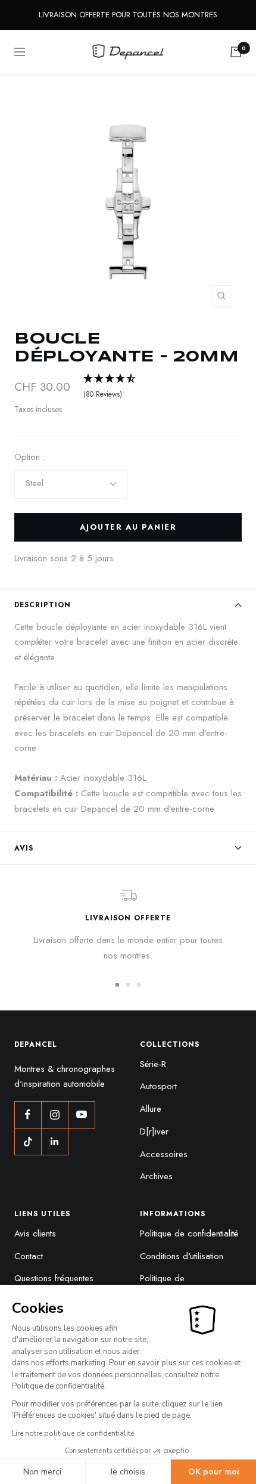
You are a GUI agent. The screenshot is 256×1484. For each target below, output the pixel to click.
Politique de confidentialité (189, 1233)
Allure (150, 1108)
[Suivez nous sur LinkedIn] (54, 1141)
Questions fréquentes (53, 1278)
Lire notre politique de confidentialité (73, 1433)
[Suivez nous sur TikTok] (27, 1141)
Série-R (153, 1064)
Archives (156, 1176)
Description (42, 604)
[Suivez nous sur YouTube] (81, 1114)
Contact (28, 1256)
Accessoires (164, 1154)
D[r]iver (154, 1131)
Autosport (158, 1086)
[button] (110, 387)
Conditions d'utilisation (181, 1256)
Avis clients (35, 1233)
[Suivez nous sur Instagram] (54, 1114)
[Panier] (236, 52)
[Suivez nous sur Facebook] (27, 1114)
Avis (23, 848)
